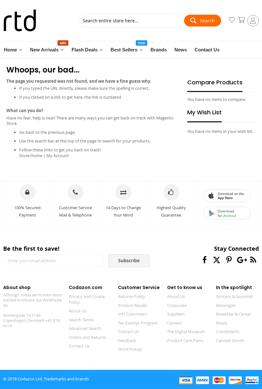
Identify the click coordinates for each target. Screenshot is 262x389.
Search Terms (81, 320)
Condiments (227, 331)
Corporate (177, 305)
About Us (77, 311)
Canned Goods (230, 340)
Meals (221, 323)
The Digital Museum (186, 331)
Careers (174, 323)
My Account (57, 155)
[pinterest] (229, 260)
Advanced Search (85, 328)
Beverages (225, 305)
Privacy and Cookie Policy (87, 299)
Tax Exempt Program (138, 323)
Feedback (127, 340)
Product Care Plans (185, 340)
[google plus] (241, 260)
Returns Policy (131, 296)
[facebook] (205, 260)
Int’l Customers (132, 314)
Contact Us (79, 346)
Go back (27, 132)
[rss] (253, 260)
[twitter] (217, 260)
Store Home (30, 155)
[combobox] (151, 20)
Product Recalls (132, 305)
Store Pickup (130, 349)
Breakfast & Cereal (233, 314)
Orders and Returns (87, 337)
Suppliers (176, 314)
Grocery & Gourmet (234, 296)
